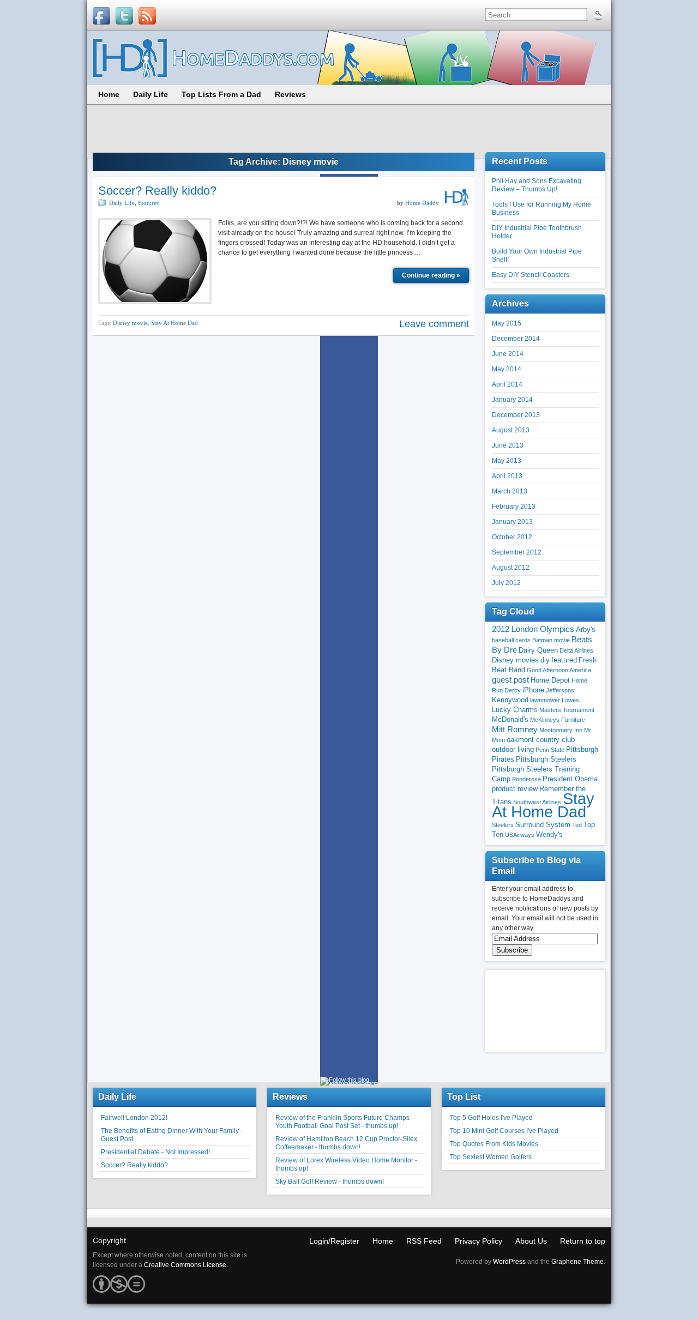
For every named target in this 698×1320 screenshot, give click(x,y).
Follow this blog (349, 1079)
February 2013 (513, 506)
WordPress (509, 1261)
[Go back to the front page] (349, 58)
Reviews (290, 1096)
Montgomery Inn (560, 730)
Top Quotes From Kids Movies (494, 1144)
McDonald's (510, 719)
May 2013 (506, 461)
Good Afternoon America (559, 670)
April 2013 (507, 476)
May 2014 (506, 369)
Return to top (582, 1241)
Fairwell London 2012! (134, 1118)
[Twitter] (124, 16)
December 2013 (516, 415)
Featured (149, 203)
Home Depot (550, 680)
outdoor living (513, 749)
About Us (531, 1241)
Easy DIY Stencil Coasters (530, 275)
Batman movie (551, 640)
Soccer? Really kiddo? (157, 190)
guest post (510, 680)
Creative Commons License (185, 1265)
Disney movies (515, 660)
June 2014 (508, 354)
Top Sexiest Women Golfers (491, 1157)
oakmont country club (541, 740)
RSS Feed (424, 1241)
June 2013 (508, 445)
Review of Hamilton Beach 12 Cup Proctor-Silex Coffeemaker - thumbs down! (346, 1143)
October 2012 (512, 537)
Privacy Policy (478, 1241)
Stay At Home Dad (174, 323)
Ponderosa (526, 779)
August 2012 (510, 567)
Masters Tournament (566, 710)
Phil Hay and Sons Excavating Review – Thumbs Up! (536, 185)
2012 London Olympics (533, 629)
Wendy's (549, 834)
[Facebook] (101, 16)
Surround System (542, 825)
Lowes (570, 700)
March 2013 (509, 491)
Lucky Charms (515, 710)
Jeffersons (560, 690)
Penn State (549, 749)
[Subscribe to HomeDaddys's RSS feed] (147, 16)
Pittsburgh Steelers (546, 759)
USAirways (519, 834)
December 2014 (516, 338)
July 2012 (506, 583)
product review (515, 789)
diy (545, 660)
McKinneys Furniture (557, 719)
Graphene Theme (577, 1261)
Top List (463, 1096)
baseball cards (511, 640)
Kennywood (510, 700)
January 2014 (512, 399)
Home (382, 1241)
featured (564, 660)
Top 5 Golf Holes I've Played (491, 1118)
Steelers (503, 825)
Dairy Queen (538, 650)
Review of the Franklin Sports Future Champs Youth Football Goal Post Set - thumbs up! (342, 1122)
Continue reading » (431, 275)
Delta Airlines (576, 650)
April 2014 (507, 384)
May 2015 (506, 323)
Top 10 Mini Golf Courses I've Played (504, 1131)
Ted (577, 825)
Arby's (585, 629)
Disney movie (130, 323)
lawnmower (545, 700)
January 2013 (512, 522)
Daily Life (122, 203)
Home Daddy (422, 203)
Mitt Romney (515, 729)
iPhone (533, 690)
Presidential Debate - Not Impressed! (155, 1152)
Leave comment (434, 323)
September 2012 (516, 552)
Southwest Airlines (537, 802)
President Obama (570, 779)
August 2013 (510, 430)
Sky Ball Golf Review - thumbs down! (329, 1181)
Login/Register (334, 1241)
